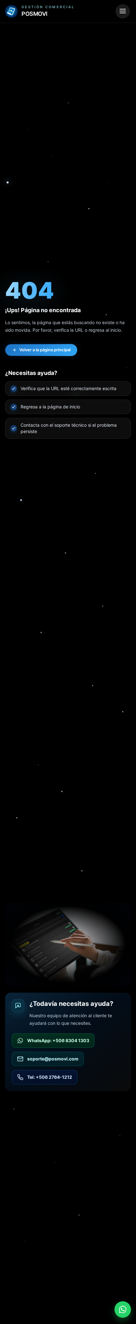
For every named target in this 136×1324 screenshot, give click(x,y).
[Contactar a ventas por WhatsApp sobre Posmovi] (122, 1309)
